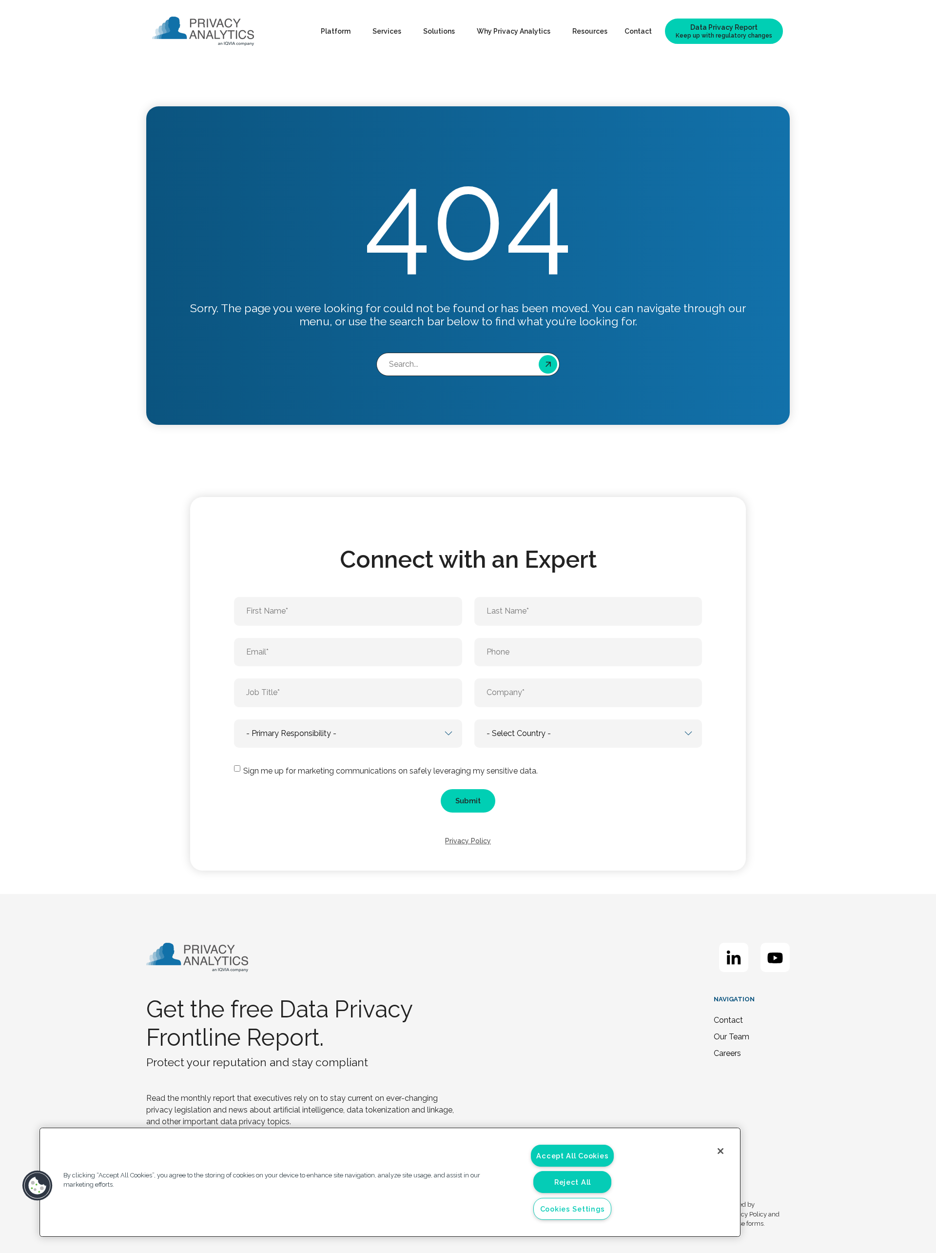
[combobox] (468, 364)
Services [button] (386, 31)
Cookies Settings (572, 1209)
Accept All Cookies (572, 1156)
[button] (37, 1185)
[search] (550, 364)
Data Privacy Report (724, 31)
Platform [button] (336, 31)
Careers (727, 1053)
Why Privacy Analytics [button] (513, 31)
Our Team (731, 1036)
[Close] (720, 1151)
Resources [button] (589, 31)
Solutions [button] (439, 31)
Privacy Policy (468, 841)
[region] (390, 1182)
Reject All (572, 1182)
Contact (638, 31)
